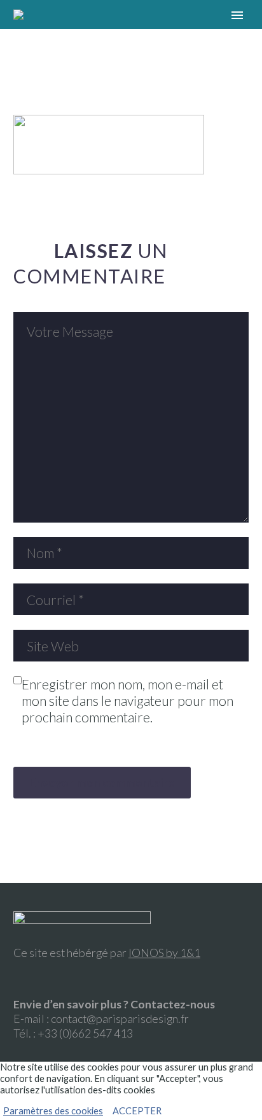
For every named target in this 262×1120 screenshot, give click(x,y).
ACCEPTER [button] (137, 1110)
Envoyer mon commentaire (102, 782)
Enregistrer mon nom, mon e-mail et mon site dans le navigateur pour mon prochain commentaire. (127, 700)
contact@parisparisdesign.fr (120, 1019)
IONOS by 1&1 (164, 953)
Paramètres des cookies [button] (53, 1110)
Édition (132, 33)
